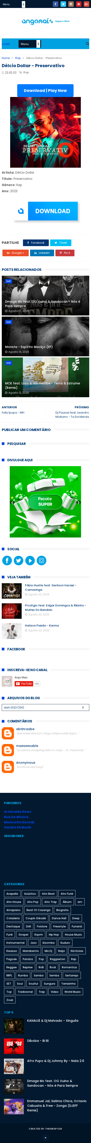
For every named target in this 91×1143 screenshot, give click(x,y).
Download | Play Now (45, 90)
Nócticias (77, 951)
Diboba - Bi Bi (38, 1041)
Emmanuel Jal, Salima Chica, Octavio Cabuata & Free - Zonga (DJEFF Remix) (57, 1106)
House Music (73, 934)
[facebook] (55, 4)
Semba (54, 975)
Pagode (11, 959)
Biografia (62, 910)
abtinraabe (25, 729)
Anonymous (25, 763)
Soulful (33, 983)
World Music (72, 992)
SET (8, 983)
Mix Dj (48, 951)
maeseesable (27, 746)
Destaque (13, 926)
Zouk (9, 1000)
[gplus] (86, 4)
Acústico (30, 894)
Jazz (33, 943)
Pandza (28, 959)
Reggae (11, 967)
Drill (28, 926)
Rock (53, 967)
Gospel (23, 934)
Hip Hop (54, 934)
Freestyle (59, 926)
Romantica (69, 967)
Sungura (49, 983)
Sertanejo (71, 975)
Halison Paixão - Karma (42, 625)
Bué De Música (16, 817)
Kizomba (49, 943)
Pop (41, 959)
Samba (39, 975)
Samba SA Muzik (17, 827)
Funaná (77, 926)
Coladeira (13, 918)
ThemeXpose (53, 1128)
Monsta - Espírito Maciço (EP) (29, 347)
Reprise (28, 967)
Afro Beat (48, 894)
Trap (42, 992)
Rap (18, 58)
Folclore (42, 926)
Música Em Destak (19, 822)
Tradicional (25, 992)
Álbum (67, 902)
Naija (61, 951)
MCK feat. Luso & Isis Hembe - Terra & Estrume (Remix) (42, 385)
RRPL (9, 975)
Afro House (13, 902)
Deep (76, 918)
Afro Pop (32, 902)
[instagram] (71, 4)
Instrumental (15, 943)
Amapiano (13, 910)
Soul (20, 983)
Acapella (12, 894)
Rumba (23, 975)
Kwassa (11, 951)
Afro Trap (50, 902)
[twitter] (63, 4)
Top (9, 992)
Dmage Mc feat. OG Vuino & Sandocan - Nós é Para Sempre (42, 303)
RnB (41, 967)
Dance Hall (59, 918)
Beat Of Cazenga (38, 910)
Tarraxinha (68, 983)
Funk (9, 934)
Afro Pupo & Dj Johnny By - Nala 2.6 (55, 1061)
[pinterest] (79, 4)
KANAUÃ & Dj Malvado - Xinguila (52, 1020)
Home (6, 44)
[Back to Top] (45, 1137)
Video (55, 992)
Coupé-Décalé (36, 918)
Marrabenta (31, 951)
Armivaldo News (17, 811)
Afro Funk (67, 894)
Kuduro (65, 943)
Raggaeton (57, 959)
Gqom (38, 934)
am (80, 902)
